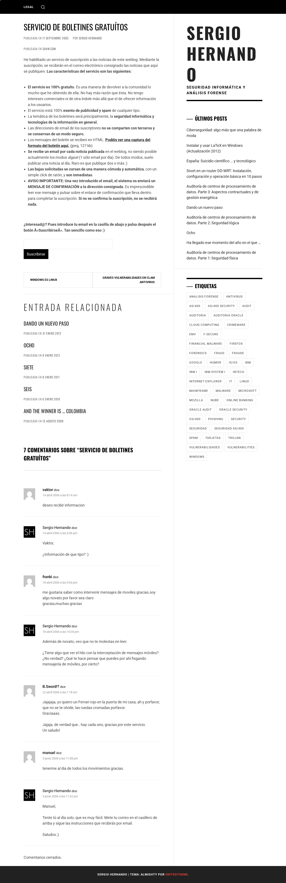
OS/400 (195, 419)
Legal (29, 7)
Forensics (198, 353)
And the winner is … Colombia (55, 411)
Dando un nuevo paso (46, 323)
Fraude (238, 353)
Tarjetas (213, 438)
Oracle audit (200, 409)
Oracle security (233, 409)
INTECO (238, 372)
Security (238, 419)
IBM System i (215, 372)
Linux (244, 381)
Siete (28, 367)
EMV (192, 334)
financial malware (205, 343)
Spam (193, 438)
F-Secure (211, 334)
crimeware (236, 324)
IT (230, 381)
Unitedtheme (176, 874)
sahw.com (49, 48)
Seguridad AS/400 (229, 428)
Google (195, 362)
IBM (248, 362)
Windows (196, 456)
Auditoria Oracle (228, 315)
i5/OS (233, 362)
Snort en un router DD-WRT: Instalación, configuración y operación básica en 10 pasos (224, 174)
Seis (28, 389)
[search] (43, 7)
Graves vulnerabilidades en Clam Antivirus (129, 280)
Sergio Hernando (90, 38)
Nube (215, 400)
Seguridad (198, 428)
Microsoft (247, 390)
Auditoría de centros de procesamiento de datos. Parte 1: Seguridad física (221, 255)
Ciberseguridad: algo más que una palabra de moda (224, 133)
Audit (246, 306)
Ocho (29, 345)
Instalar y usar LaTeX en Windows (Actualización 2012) (215, 148)
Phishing (215, 419)
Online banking (240, 400)
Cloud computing (204, 324)
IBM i (193, 372)
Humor (215, 362)
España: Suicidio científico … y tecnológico (221, 161)
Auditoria (197, 315)
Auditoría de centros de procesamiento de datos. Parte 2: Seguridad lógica (221, 220)
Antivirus (234, 296)
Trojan (234, 438)
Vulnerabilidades (204, 447)
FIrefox (236, 343)
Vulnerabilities (241, 447)
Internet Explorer (205, 381)
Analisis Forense (204, 296)
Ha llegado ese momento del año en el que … (224, 242)
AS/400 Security (221, 306)
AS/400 (194, 306)
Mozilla (196, 400)
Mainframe (198, 390)
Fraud (219, 353)
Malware (223, 390)
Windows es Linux (43, 279)
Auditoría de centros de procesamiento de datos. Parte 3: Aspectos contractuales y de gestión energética (223, 192)
